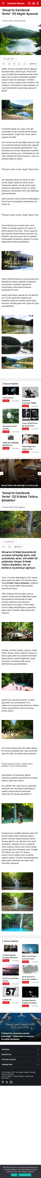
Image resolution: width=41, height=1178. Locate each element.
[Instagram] (11, 1082)
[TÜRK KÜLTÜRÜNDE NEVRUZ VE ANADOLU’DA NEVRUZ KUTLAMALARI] (11, 443)
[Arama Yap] (29, 3)
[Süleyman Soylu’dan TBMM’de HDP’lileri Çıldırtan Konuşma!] (30, 397)
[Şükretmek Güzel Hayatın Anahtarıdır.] (11, 421)
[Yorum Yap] (14, 64)
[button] (33, 3)
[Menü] (4, 3)
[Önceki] (1, 473)
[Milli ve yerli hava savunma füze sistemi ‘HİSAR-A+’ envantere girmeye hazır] (30, 953)
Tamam (14, 1175)
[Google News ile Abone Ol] (9, 59)
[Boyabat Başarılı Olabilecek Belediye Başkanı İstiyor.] (30, 997)
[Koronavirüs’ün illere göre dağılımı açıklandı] (30, 975)
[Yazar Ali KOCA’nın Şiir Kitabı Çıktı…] (30, 421)
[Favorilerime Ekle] (9, 64)
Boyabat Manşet (15, 3)
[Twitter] (7, 1082)
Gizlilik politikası (25, 1175)
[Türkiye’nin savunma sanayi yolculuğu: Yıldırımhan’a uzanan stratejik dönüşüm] (20, 1027)
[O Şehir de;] (11, 997)
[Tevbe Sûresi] (11, 397)
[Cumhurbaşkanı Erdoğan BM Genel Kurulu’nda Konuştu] (11, 953)
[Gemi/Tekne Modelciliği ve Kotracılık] (20, 473)
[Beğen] (4, 64)
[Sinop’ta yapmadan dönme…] (11, 975)
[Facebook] (3, 1082)
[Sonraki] (39, 473)
